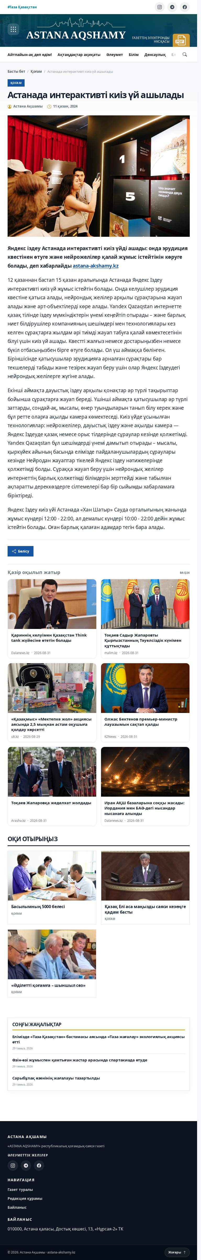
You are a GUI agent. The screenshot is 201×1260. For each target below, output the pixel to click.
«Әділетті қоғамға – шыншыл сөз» (48, 985)
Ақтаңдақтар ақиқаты (79, 54)
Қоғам (36, 71)
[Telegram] (172, 7)
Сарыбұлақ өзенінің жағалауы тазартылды (56, 1078)
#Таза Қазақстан (22, 7)
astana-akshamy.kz (95, 265)
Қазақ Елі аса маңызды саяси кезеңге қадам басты (145, 909)
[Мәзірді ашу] (13, 29)
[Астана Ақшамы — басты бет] (81, 29)
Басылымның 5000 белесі (38, 906)
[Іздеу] (185, 54)
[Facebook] (185, 7)
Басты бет (16, 71)
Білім (134, 54)
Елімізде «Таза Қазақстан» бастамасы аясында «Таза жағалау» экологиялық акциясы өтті (98, 1039)
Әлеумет (114, 54)
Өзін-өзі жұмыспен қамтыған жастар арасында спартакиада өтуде (79, 1060)
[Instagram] (160, 7)
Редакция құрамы (25, 1198)
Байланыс (17, 1207)
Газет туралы (20, 1189)
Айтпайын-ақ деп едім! (30, 54)
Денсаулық (155, 54)
